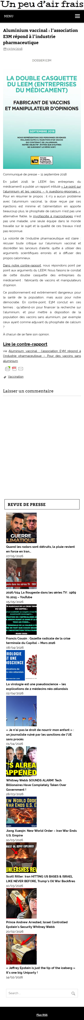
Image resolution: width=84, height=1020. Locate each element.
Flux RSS (42, 1014)
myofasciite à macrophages (53, 216)
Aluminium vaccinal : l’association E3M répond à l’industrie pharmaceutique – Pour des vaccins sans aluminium (42, 356)
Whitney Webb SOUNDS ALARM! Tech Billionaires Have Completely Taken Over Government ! (36, 785)
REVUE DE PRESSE (27, 504)
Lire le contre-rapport (25, 344)
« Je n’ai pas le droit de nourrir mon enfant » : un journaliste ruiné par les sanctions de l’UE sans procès (40, 734)
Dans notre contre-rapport (22, 265)
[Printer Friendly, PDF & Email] (14, 368)
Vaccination (15, 376)
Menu (8, 16)
